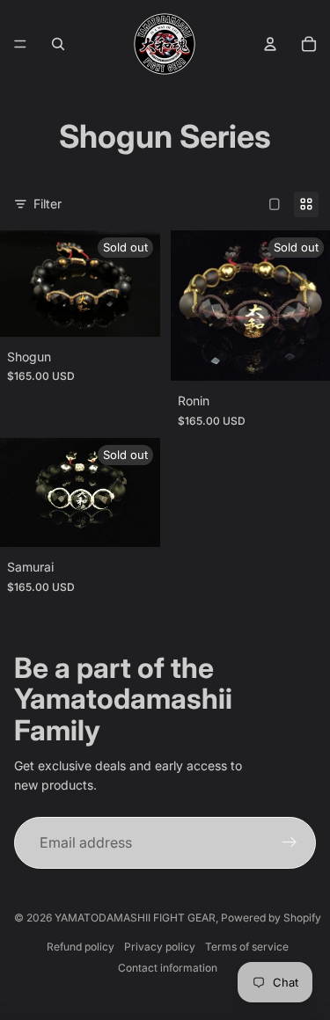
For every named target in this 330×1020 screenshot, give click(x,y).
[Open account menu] (270, 44)
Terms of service (247, 946)
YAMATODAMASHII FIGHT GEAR (135, 917)
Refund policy (80, 946)
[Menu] (20, 44)
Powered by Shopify (271, 917)
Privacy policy (159, 946)
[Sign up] (289, 843)
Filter (47, 203)
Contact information (167, 967)
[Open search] (58, 44)
